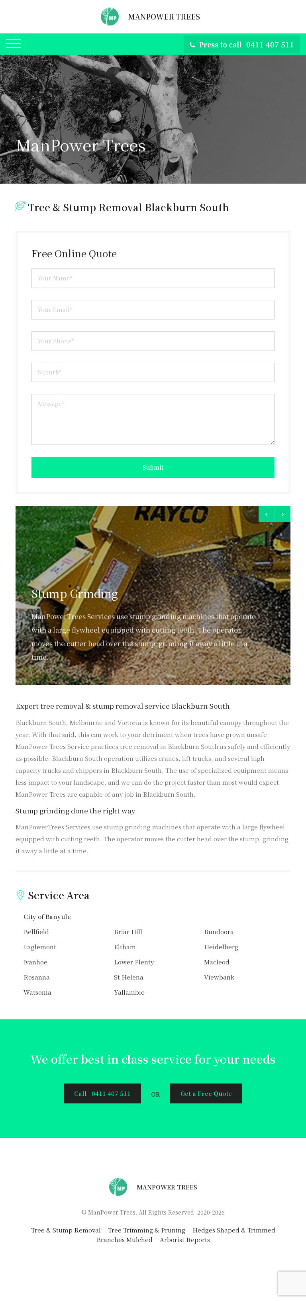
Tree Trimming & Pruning (146, 1230)
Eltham (125, 946)
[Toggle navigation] (13, 44)
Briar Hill (128, 931)
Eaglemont (40, 946)
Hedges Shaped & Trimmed (233, 1230)
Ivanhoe (35, 962)
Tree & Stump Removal (66, 1230)
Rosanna (37, 977)
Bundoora (219, 931)
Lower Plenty (134, 962)
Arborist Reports (185, 1239)
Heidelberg (221, 946)
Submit (153, 467)
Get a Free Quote (206, 1093)
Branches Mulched (124, 1239)
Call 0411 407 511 (102, 1093)
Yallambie (129, 992)
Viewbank (219, 977)
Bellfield (36, 931)
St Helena (128, 977)
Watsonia (37, 992)
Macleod (217, 962)
